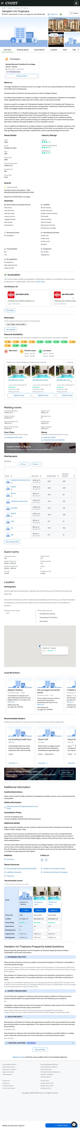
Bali (12, 535)
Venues (10, 8)
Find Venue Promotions (9, 1069)
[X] (42, 860)
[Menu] (2, 3)
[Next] (78, 49)
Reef (12, 521)
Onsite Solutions (7, 1074)
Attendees (7, 461)
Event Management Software (49, 1064)
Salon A (13, 487)
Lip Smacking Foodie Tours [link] (19, 739)
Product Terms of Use (47, 1083)
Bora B (13, 493)
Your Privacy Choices (8, 1088)
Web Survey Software (47, 1074)
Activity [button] (11, 754)
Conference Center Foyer (19, 501)
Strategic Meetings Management (50, 1072)
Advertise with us (46, 1088)
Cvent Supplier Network (9, 1064)
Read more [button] (11, 702)
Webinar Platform (46, 1077)
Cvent (3, 8)
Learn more (40, 282)
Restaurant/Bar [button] (49, 754)
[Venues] (76, 3)
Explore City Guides (8, 1072)
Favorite (75, 13)
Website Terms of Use (47, 1085)
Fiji (12, 528)
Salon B (13, 513)
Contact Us (5, 1083)
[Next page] (71, 381)
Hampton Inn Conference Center (21, 480)
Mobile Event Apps (46, 1069)
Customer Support (7, 1085)
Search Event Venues (8, 1067)
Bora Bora (14, 508)
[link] (20, 731)
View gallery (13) (72, 43)
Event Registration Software (49, 1067)
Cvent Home (6, 1080)
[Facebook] (46, 860)
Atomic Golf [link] (43, 739)
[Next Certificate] (73, 298)
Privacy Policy (45, 1080)
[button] (24, 32)
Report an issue (19, 1057)
